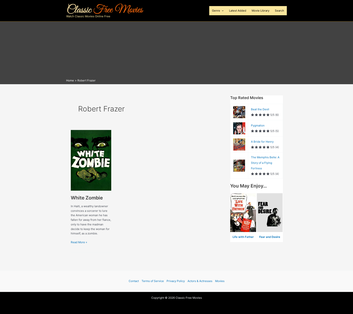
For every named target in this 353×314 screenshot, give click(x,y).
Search (279, 10)
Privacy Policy (176, 281)
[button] (222, 10)
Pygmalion (258, 125)
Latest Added (237, 10)
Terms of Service (153, 281)
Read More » (79, 242)
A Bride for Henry (262, 141)
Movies (219, 281)
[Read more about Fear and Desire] (270, 213)
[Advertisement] (176, 51)
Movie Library (260, 10)
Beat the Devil (260, 109)
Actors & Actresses (200, 281)
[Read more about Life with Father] (243, 213)
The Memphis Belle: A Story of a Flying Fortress (265, 163)
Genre (216, 10)
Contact (134, 281)
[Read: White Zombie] (91, 160)
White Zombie (87, 198)
